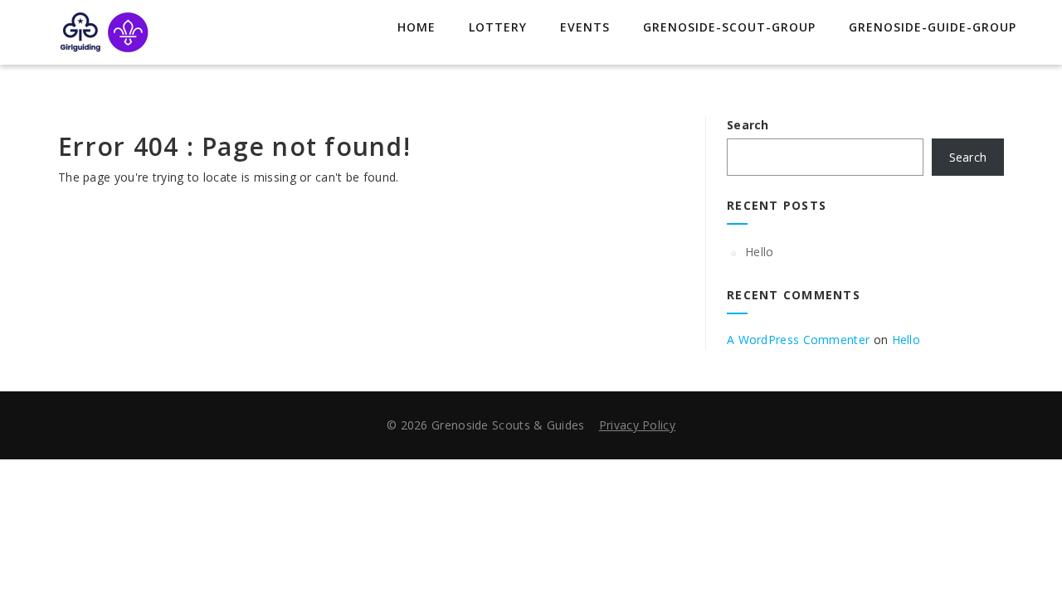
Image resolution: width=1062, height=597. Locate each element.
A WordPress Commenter (798, 339)
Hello (759, 252)
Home (416, 27)
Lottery (498, 27)
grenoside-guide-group (932, 27)
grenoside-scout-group (729, 27)
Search (748, 125)
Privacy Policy (637, 425)
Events (585, 27)
